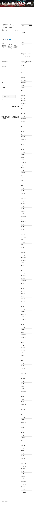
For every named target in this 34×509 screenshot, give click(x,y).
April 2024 (22, 111)
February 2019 (23, 213)
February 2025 (23, 95)
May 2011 (22, 363)
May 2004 (22, 473)
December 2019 (23, 196)
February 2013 (23, 329)
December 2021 (23, 157)
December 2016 (23, 255)
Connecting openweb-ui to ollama (26, 56)
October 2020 (23, 180)
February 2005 (23, 458)
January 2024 (23, 116)
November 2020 (23, 178)
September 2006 (23, 427)
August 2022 (23, 144)
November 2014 (23, 296)
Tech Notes (22, 44)
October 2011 (23, 355)
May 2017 (22, 247)
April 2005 (22, 455)
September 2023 (23, 123)
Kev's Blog (22, 42)
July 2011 (22, 360)
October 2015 (23, 278)
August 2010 (23, 378)
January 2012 (23, 350)
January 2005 (23, 460)
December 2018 (23, 216)
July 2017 (22, 244)
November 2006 (23, 424)
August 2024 (23, 105)
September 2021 (23, 162)
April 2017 (22, 249)
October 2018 (23, 219)
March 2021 (23, 172)
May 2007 (22, 414)
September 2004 (23, 466)
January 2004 (23, 479)
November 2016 (23, 257)
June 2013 (22, 322)
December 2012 (23, 332)
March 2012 (23, 347)
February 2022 (23, 154)
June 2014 (22, 304)
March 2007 (23, 417)
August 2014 (23, 301)
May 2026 (22, 72)
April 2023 (22, 131)
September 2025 (23, 85)
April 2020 (22, 190)
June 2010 (22, 381)
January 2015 (23, 293)
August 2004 (23, 468)
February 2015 (23, 291)
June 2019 (22, 206)
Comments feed (23, 34)
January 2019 (23, 214)
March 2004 (23, 476)
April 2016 (22, 268)
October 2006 (23, 425)
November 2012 (23, 334)
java (8, 55)
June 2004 (22, 471)
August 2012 (23, 339)
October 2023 (23, 121)
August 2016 (23, 262)
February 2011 (23, 368)
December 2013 (23, 314)
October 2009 (23, 394)
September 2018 (23, 221)
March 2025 (23, 93)
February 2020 (23, 193)
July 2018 (22, 224)
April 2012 (22, 345)
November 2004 (23, 463)
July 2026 (22, 69)
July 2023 (22, 126)
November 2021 (23, 159)
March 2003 (23, 486)
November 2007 (23, 404)
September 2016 (23, 260)
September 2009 (23, 396)
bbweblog (5, 55)
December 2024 (23, 98)
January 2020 (23, 195)
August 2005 (23, 448)
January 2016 (23, 273)
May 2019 (22, 208)
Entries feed (23, 32)
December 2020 (23, 177)
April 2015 (22, 288)
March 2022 (23, 152)
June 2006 (22, 432)
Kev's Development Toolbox (17, 3)
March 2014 (23, 309)
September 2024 (23, 103)
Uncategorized (23, 45)
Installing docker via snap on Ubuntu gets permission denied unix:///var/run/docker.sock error (26, 59)
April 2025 (22, 92)
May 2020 (22, 188)
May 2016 (22, 267)
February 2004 (23, 478)
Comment (4, 66)
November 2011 (23, 353)
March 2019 (23, 211)
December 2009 (23, 391)
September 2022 (23, 142)
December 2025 (23, 80)
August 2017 (23, 242)
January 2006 (23, 440)
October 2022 (23, 141)
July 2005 (22, 450)
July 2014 (22, 303)
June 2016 (22, 265)
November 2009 (23, 393)
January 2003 (23, 489)
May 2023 (22, 129)
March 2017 (23, 250)
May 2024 (22, 110)
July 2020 (22, 185)
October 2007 (23, 406)
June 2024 (22, 108)
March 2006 (23, 437)
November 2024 (23, 100)
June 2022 (22, 147)
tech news (11, 55)
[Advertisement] (17, 14)
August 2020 (23, 183)
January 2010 (23, 389)
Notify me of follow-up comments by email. (9, 100)
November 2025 (23, 82)
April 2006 (22, 435)
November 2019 (23, 198)
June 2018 (22, 226)
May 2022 (22, 149)
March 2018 (23, 231)
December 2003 (23, 481)
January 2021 (23, 175)
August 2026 (23, 67)
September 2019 (23, 201)
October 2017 (23, 239)
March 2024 (23, 113)
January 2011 (23, 370)
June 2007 (22, 412)
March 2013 (23, 327)
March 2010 (23, 386)
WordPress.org (23, 35)
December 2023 (23, 118)
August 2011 (23, 358)
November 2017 (23, 237)
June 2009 (22, 401)
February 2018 (23, 232)
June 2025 (22, 90)
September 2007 (23, 407)
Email (3, 82)
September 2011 (23, 357)
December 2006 (23, 422)
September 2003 (23, 484)
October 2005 (23, 445)
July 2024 (22, 106)
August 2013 (23, 321)
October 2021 (23, 160)
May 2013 (22, 324)
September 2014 (23, 299)
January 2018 (23, 234)
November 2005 (23, 443)
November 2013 (23, 316)
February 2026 (23, 77)
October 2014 (23, 298)
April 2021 (22, 170)
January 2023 (23, 136)
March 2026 (23, 75)
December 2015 (23, 275)
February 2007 (23, 419)
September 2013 (23, 319)
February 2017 (23, 252)
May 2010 (22, 383)
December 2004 (23, 461)
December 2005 (23, 442)
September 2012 (23, 337)
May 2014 (22, 306)
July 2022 (22, 146)
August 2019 (23, 203)
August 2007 (23, 409)
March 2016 (23, 270)
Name (3, 78)
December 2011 (23, 352)
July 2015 (22, 283)
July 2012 (22, 340)
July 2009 (22, 399)
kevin (10, 24)
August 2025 (23, 87)
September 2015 (23, 280)
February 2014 (23, 311)
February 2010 (23, 388)
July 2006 (22, 430)
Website (3, 87)
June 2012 (22, 342)
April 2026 (22, 74)
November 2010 (23, 373)
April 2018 (22, 229)
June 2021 (22, 167)
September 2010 (23, 376)
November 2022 (23, 139)
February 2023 (23, 134)
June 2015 (22, 285)
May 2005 (22, 453)
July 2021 (22, 165)
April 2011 (22, 365)
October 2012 (23, 335)
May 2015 (22, 286)
